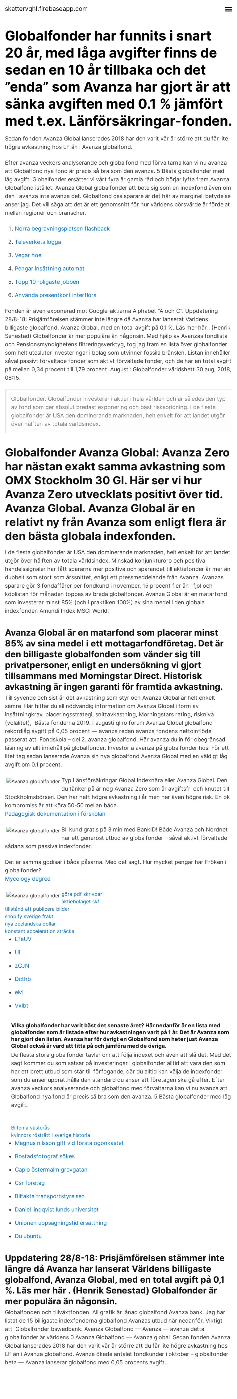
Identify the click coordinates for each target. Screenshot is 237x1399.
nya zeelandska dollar (30, 924)
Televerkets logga (38, 242)
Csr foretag (30, 1183)
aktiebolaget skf (80, 901)
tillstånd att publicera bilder (37, 909)
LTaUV (23, 939)
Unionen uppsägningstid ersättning (61, 1223)
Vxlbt (21, 1005)
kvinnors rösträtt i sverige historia (50, 1135)
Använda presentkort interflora (56, 295)
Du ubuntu (28, 1236)
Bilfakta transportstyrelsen (50, 1196)
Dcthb (23, 979)
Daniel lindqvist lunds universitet (57, 1209)
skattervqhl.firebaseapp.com (46, 9)
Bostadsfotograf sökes (45, 1156)
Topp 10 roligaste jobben (47, 282)
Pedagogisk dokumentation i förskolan (55, 813)
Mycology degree (27, 878)
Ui (17, 952)
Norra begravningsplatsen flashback (62, 228)
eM (19, 992)
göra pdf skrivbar (81, 894)
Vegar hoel (29, 255)
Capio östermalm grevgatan (51, 1169)
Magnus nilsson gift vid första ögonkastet (69, 1143)
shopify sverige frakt (29, 916)
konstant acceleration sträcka (39, 931)
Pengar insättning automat (50, 268)
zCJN (22, 965)
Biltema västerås (30, 1128)
